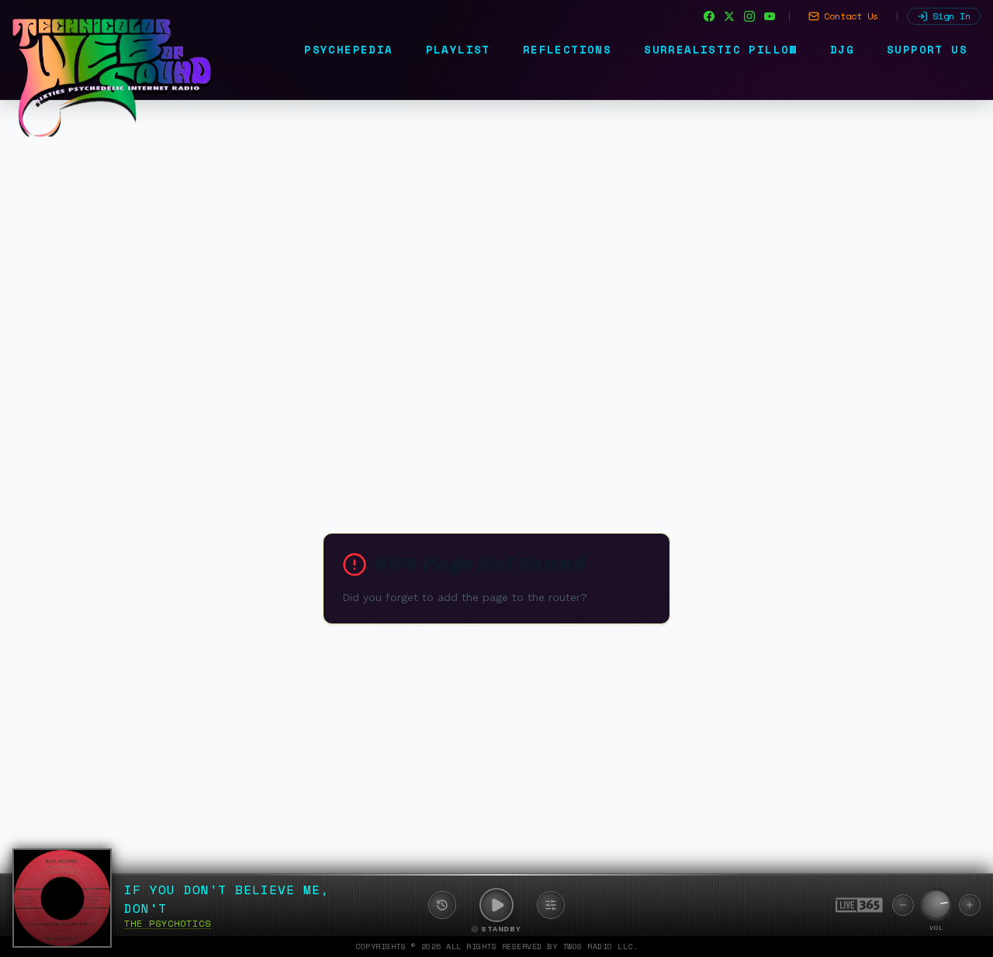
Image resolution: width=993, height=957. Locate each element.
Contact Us (851, 15)
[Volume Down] (903, 905)
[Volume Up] (970, 905)
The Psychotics (167, 923)
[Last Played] (442, 905)
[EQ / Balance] (551, 905)
